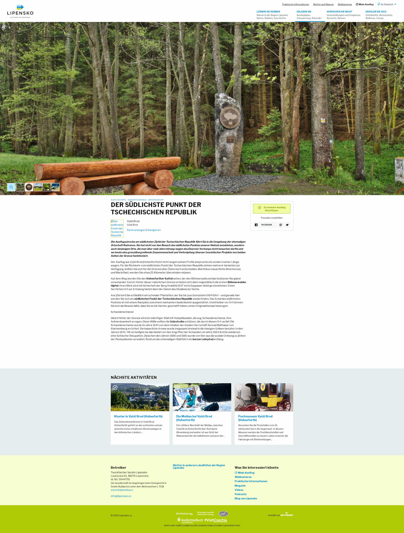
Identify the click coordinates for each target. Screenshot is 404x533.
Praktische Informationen (251, 481)
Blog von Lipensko (246, 498)
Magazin (240, 486)
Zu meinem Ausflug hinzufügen (274, 209)
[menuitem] (386, 4)
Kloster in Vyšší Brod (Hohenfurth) (138, 416)
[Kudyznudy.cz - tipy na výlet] (190, 520)
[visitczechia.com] (216, 520)
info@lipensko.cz (121, 496)
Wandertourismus (137, 200)
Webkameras (243, 477)
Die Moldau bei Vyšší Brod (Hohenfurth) (194, 418)
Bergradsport (156, 200)
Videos (239, 490)
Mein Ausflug (246, 472)
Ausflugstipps (118, 200)
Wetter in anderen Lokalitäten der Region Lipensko (199, 466)
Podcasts (241, 494)
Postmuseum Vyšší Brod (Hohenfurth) (255, 418)
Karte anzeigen (136, 230)
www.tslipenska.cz (122, 489)
